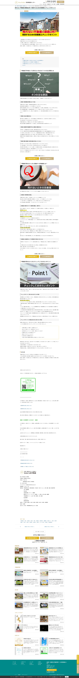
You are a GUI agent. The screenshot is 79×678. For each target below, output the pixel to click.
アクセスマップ (15, 664)
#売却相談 (31, 522)
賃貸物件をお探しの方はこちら (26, 408)
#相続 (34, 520)
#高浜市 (55, 520)
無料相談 (31, 663)
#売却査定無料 (50, 522)
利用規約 (19, 674)
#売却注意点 (41, 520)
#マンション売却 (42, 522)
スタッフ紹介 (53, 4)
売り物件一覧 (31, 664)
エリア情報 (14, 663)
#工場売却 (46, 522)
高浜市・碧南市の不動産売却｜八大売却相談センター (57, 662)
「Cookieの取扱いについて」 (54, 676)
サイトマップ (23, 664)
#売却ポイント (49, 520)
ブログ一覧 (44, 4)
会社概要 (57, 4)
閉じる (67, 676)
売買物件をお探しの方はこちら (26, 405)
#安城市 (27, 522)
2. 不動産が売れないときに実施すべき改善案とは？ (30, 62)
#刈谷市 (24, 522)
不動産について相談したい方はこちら (27, 466)
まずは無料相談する (47, 52)
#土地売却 (34, 522)
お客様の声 (48, 4)
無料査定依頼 (62, 4)
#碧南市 (21, 522)
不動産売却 (26, 11)
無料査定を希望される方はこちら (26, 463)
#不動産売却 (22, 520)
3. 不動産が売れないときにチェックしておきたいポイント (31, 63)
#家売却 (38, 522)
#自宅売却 (28, 520)
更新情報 (22, 663)
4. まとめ (23, 65)
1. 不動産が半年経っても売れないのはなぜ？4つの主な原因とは (32, 60)
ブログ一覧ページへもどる (39, 531)
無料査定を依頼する (33, 52)
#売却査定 (37, 520)
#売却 (25, 520)
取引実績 (39, 664)
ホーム (41, 4)
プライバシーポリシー (25, 674)
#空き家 (32, 520)
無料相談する (61, 1)
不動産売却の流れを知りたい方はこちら (27, 460)
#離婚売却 (45, 520)
